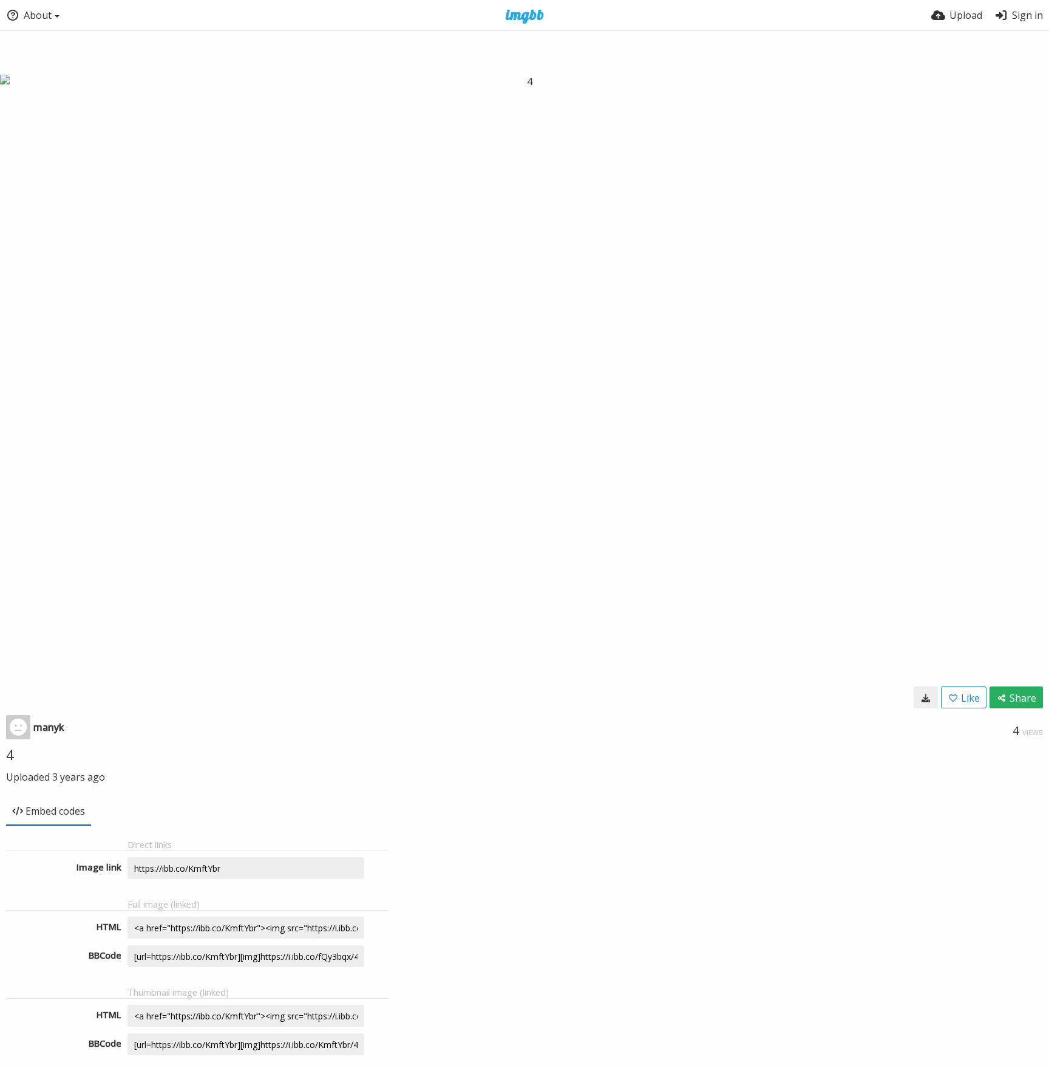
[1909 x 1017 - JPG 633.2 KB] (926, 697)
